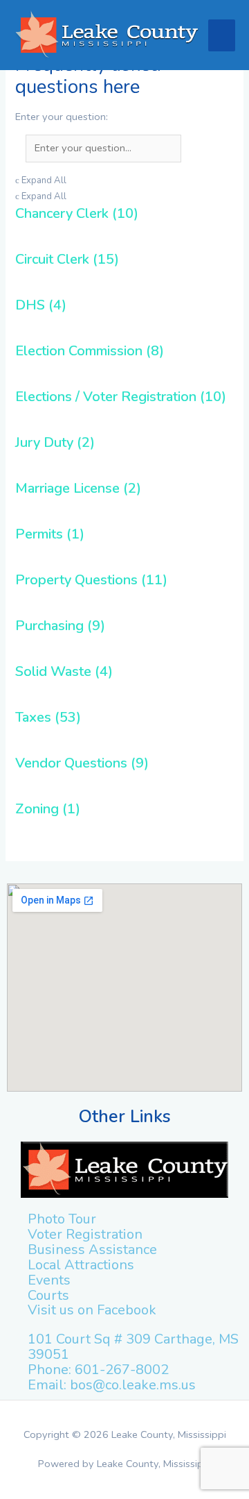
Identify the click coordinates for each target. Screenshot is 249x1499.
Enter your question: (61, 116)
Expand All (40, 180)
